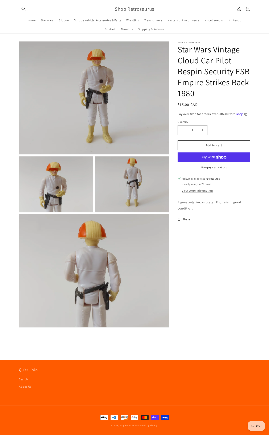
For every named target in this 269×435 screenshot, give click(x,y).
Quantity (183, 122)
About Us (25, 386)
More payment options (214, 167)
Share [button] (186, 219)
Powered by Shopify (147, 425)
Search (23, 379)
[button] (23, 8)
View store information (197, 190)
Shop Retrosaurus (128, 425)
